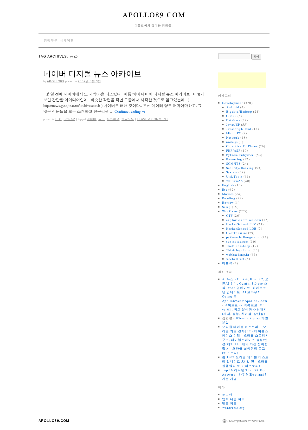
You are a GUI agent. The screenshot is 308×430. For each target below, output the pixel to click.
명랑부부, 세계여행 (59, 40)
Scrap (69, 119)
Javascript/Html (238, 129)
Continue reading (130, 111)
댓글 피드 (229, 403)
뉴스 (101, 119)
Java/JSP (233, 124)
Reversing (234, 159)
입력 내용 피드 (233, 399)
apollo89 (55, 81)
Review (228, 202)
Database (233, 120)
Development (232, 103)
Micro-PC (233, 133)
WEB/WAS (234, 181)
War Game (230, 211)
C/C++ (231, 116)
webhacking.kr (238, 254)
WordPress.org (233, 407)
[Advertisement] (242, 80)
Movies (228, 194)
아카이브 (113, 119)
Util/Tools (234, 176)
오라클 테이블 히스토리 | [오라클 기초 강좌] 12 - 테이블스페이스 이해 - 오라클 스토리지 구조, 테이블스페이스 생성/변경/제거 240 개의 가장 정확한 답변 (245, 338)
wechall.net (235, 259)
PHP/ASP (233, 150)
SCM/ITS (233, 163)
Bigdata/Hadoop (239, 111)
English (228, 185)
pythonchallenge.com (243, 237)
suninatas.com (237, 241)
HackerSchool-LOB (241, 228)
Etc (58, 119)
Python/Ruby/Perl (240, 155)
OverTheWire (236, 233)
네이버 (91, 119)
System (231, 172)
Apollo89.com (154, 14)
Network (232, 137)
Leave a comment (152, 119)
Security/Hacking (240, 168)
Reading (228, 198)
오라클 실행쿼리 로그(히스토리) (245, 363)
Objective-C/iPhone (242, 146)
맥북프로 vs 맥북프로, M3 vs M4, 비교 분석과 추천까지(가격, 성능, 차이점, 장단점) (244, 309)
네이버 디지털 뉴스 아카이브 (92, 73)
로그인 (227, 394)
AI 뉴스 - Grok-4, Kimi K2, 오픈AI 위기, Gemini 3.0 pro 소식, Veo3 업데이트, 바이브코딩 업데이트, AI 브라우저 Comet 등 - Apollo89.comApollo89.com (245, 290)
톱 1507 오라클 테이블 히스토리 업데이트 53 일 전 (245, 359)
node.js (232, 142)
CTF (229, 215)
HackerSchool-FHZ (241, 224)
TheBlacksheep (238, 246)
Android (232, 107)
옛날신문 (128, 119)
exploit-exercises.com (243, 220)
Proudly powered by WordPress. (246, 421)
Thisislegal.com (239, 250)
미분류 (227, 263)
